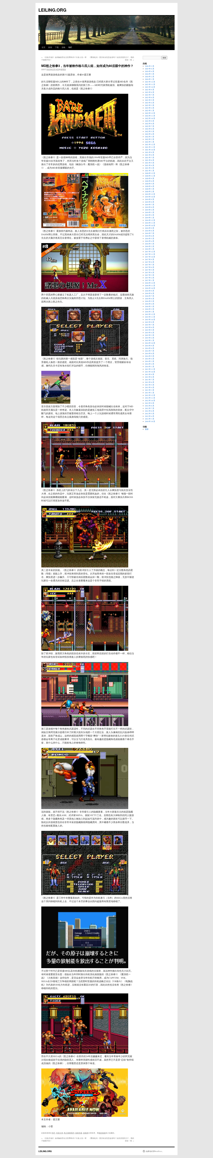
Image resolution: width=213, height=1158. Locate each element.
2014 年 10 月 (150, 343)
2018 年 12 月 (150, 220)
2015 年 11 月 (150, 317)
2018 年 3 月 (149, 244)
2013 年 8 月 (149, 377)
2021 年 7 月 (149, 157)
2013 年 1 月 (149, 392)
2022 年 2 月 (149, 139)
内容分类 (59, 1133)
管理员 (63, 69)
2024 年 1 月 (149, 79)
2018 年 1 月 (149, 249)
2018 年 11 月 (150, 223)
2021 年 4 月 (149, 165)
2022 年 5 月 (149, 131)
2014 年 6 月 (149, 353)
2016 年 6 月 (149, 298)
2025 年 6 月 (149, 68)
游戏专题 (78, 1133)
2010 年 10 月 (150, 421)
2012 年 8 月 (149, 405)
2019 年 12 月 (150, 194)
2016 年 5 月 (149, 301)
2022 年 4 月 (149, 134)
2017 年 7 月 (149, 264)
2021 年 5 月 (149, 163)
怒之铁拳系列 (69, 1133)
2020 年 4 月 (149, 186)
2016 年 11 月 (150, 285)
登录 (147, 429)
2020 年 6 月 (149, 181)
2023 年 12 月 (150, 82)
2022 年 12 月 (150, 113)
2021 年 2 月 (149, 168)
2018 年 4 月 (149, 241)
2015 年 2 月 (149, 338)
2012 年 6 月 (149, 411)
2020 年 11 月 (150, 176)
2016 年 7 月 (149, 296)
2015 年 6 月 (149, 327)
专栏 (70, 47)
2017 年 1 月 (149, 280)
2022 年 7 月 (149, 126)
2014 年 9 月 (149, 345)
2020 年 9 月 (149, 178)
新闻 (50, 47)
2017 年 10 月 (150, 257)
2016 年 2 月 (149, 309)
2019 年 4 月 (149, 210)
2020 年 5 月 (149, 183)
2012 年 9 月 (149, 403)
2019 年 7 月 (149, 204)
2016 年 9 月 (149, 291)
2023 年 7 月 (149, 95)
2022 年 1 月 (149, 142)
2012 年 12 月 (150, 395)
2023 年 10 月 (150, 87)
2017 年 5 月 (149, 270)
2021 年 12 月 (150, 144)
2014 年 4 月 (149, 358)
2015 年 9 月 (149, 322)
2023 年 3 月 (149, 105)
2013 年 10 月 (150, 372)
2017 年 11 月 (150, 254)
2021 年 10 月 (150, 149)
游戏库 (85, 1133)
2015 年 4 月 (149, 332)
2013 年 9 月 (149, 374)
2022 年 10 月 (150, 118)
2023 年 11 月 (150, 84)
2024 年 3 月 (149, 74)
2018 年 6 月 (149, 236)
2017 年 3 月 (149, 275)
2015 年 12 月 (150, 314)
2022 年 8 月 (149, 123)
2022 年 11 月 (150, 116)
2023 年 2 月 (149, 108)
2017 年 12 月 (150, 251)
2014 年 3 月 (149, 361)
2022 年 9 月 (149, 121)
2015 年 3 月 (149, 335)
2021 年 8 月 (149, 155)
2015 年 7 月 (149, 324)
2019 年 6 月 (149, 207)
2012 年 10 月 (150, 400)
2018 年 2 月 (149, 246)
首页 (43, 47)
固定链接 (102, 1133)
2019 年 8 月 (149, 202)
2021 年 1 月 (149, 170)
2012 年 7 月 (149, 408)
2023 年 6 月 (149, 97)
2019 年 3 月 (149, 212)
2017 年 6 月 (149, 267)
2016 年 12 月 (150, 283)
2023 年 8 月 (149, 92)
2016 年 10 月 (150, 288)
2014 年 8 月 (149, 348)
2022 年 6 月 (149, 129)
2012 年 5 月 (149, 413)
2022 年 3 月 (149, 136)
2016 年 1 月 (149, 311)
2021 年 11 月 (150, 147)
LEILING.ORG (52, 10)
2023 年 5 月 (149, 100)
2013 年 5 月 (149, 385)
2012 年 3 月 (149, 419)
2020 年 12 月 (150, 173)
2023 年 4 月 (149, 102)
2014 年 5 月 (149, 356)
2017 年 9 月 (149, 259)
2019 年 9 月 (149, 199)
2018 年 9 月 (149, 228)
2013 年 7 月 (149, 379)
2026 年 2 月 (149, 66)
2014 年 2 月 (149, 364)
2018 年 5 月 (149, 238)
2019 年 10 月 (150, 196)
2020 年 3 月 (149, 189)
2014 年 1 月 (149, 366)
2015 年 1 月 (149, 340)
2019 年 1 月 (149, 217)
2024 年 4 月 (149, 71)
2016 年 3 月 (149, 306)
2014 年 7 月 (149, 351)
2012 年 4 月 (149, 416)
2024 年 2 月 (149, 76)
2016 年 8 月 (149, 293)
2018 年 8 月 (149, 230)
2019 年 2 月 (149, 215)
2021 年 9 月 (149, 152)
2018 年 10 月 (150, 225)
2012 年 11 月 (150, 398)
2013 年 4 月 (149, 387)
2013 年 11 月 (150, 369)
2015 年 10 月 (150, 319)
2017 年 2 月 (149, 277)
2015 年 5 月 (149, 330)
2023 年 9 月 (149, 89)
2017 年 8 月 (149, 262)
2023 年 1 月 (149, 110)
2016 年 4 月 (149, 304)
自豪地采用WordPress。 (155, 1151)
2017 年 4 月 (149, 272)
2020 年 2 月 (149, 191)
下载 (57, 47)
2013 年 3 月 (149, 390)
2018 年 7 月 (149, 233)
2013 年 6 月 (149, 382)
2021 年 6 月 (149, 160)
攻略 (63, 47)
